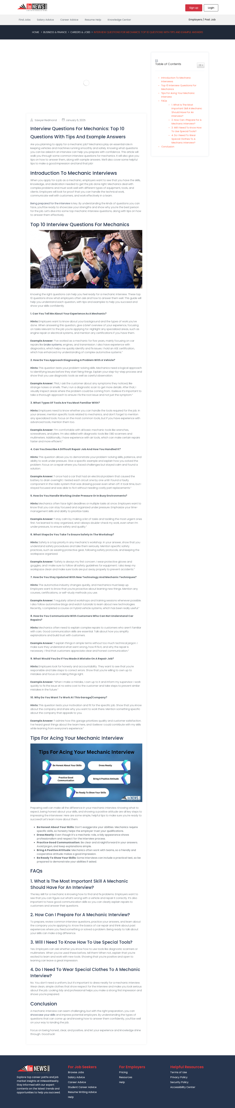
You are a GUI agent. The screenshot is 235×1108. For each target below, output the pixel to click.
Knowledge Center (119, 20)
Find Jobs (25, 20)
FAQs (164, 100)
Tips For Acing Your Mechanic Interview (178, 95)
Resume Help (93, 20)
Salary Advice (45, 20)
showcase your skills (42, 1015)
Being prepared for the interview (50, 203)
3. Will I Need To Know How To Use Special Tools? (187, 129)
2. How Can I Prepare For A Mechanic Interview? (186, 121)
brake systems (53, 344)
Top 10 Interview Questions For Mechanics (178, 87)
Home (35, 32)
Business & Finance (55, 32)
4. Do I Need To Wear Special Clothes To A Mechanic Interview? (184, 139)
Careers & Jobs (80, 32)
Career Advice (69, 20)
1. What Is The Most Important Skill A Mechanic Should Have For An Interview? (187, 110)
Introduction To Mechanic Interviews (176, 79)
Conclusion (167, 146)
